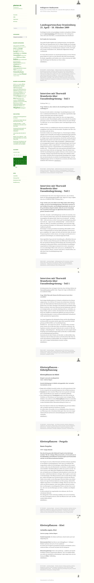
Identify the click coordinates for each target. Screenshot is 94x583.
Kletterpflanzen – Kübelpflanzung (49, 368)
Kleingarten (70, 71)
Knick (23, 95)
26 (18, 163)
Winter (18, 75)
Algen (17, 84)
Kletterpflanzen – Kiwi (52, 525)
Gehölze (24, 53)
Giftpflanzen (71, 424)
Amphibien (20, 84)
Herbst (25, 55)
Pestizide (68, 72)
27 (20, 163)
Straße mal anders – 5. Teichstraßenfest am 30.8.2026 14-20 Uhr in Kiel (19, 125)
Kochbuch (47, 567)
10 (14, 160)
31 (14, 165)
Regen (56, 425)
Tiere (14, 70)
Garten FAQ (24, 92)
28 (21, 163)
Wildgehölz (15, 75)
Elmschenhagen (20, 90)
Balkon (49, 427)
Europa (15, 51)
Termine (64, 79)
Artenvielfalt (22, 45)
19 (18, 162)
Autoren (58, 508)
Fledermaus (15, 92)
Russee (17, 103)
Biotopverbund (24, 46)
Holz (64, 71)
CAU (14, 87)
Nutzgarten (54, 72)
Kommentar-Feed (17, 180)
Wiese (50, 75)
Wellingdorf (23, 107)
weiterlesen (43, 61)
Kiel (18, 57)
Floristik (66, 76)
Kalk (47, 425)
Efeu (25, 89)
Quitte (61, 77)
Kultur (15, 59)
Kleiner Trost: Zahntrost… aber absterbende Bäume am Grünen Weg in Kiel (20, 138)
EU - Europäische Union (18, 49)
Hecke (17, 93)
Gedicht (20, 53)
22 (23, 162)
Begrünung (70, 75)
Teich (57, 73)
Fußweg (20, 92)
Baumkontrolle (65, 75)
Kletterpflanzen (17, 95)
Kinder (20, 57)
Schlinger (42, 79)
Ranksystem (65, 77)
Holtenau (21, 93)
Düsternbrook (22, 89)
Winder (61, 172)
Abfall (14, 45)
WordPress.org (16, 182)
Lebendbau (49, 77)
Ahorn (14, 84)
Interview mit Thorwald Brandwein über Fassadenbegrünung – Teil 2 (55, 188)
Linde (16, 96)
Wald (20, 74)
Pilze (51, 73)
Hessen (48, 351)
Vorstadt (23, 105)
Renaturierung (71, 77)
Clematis (58, 427)
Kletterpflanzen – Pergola (54, 441)
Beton (23, 84)
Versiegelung (43, 171)
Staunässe (64, 428)
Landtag (44, 72)
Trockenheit (69, 428)
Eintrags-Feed (16, 178)
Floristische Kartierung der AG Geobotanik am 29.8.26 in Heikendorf (19, 130)
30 (25, 163)
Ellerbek (15, 90)
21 (21, 162)
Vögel (18, 74)
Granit (14, 93)
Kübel (71, 427)
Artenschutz (17, 45)
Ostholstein (20, 101)
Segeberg (24, 104)
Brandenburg (43, 71)
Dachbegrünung (50, 76)
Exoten (71, 510)
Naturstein (19, 98)
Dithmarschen (15, 89)
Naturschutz (17, 63)
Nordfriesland (21, 100)
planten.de (17, 5)
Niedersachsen (23, 62)
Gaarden (22, 51)
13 (20, 160)
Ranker (48, 172)
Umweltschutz (18, 72)
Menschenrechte (17, 61)
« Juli (16, 167)
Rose (14, 103)
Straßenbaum (59, 79)
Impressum (15, 19)
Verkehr (15, 74)
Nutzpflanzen (16, 64)
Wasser (24, 74)
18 (16, 162)
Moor (14, 98)
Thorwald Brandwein (51, 197)
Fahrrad (24, 90)
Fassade (55, 76)
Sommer (24, 68)
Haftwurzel (42, 512)
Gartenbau (16, 53)
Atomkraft (15, 46)
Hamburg (22, 55)
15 (23, 160)
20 (20, 162)
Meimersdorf (24, 96)
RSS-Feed (15, 21)
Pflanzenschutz (43, 73)
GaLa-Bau (48, 71)
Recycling (25, 101)
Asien (57, 566)
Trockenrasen (72, 79)
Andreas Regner (51, 70)
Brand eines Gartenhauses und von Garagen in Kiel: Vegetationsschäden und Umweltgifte (19, 143)
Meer (14, 61)
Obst (20, 64)
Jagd (24, 93)
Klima (23, 57)
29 (23, 163)
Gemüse (61, 71)
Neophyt (22, 98)
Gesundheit (17, 55)
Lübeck (19, 96)
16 (25, 160)
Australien (55, 568)
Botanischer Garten (18, 86)
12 (18, 160)
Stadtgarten (15, 105)
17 (14, 162)
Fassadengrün (61, 76)
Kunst (19, 59)
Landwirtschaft (23, 59)
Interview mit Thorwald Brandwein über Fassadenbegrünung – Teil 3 (55, 96)
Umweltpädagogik (65, 73)
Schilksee (21, 103)
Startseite (15, 14)
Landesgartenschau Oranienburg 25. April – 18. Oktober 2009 (58, 26)
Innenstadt (14, 57)
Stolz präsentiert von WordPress (47, 580)
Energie (20, 48)
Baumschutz (19, 46)
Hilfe (14, 17)
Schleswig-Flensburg (17, 104)
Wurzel (44, 427)
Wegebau (16, 108)
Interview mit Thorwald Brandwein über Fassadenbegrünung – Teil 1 (55, 281)
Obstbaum (15, 101)
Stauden (54, 73)
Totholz (20, 105)
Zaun (46, 80)
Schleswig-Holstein (18, 68)
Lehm (14, 96)
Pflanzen (16, 66)
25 (16, 163)
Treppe (67, 79)
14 (21, 160)
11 (16, 160)
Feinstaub (67, 168)
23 (25, 162)
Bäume (15, 48)
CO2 (17, 48)
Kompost (25, 95)
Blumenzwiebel (43, 76)
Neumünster (15, 100)
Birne (73, 70)
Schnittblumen (47, 79)
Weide (47, 75)
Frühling (19, 51)
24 (14, 163)
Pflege (20, 66)
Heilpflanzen (42, 425)
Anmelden (15, 175)
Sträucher (68, 425)
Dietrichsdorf (19, 87)
